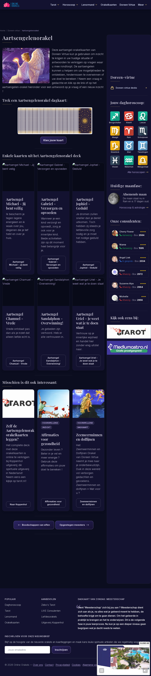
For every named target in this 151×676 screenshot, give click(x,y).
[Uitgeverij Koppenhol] (129, 332)
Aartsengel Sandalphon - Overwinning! (53, 360)
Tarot (7, 610)
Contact (49, 664)
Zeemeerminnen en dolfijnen (88, 503)
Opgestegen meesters (72, 524)
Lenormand (11, 616)
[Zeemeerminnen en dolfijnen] (88, 404)
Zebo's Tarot (48, 604)
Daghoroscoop (13, 604)
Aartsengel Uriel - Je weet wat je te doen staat (88, 360)
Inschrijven (61, 649)
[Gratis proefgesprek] (129, 348)
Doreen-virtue (14, 30)
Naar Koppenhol (18, 504)
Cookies (76, 664)
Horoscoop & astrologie (132, 207)
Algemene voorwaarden (95, 664)
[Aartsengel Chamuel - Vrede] (18, 292)
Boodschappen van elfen (36, 524)
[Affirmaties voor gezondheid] (53, 404)
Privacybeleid (63, 664)
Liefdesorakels (49, 616)
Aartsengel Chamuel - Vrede (18, 362)
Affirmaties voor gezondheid (53, 503)
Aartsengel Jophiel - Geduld (88, 266)
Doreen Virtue (127, 4)
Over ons (38, 664)
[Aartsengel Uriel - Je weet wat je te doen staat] (88, 292)
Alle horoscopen (136, 172)
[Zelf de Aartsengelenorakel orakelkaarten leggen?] (18, 404)
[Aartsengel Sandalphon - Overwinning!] (53, 292)
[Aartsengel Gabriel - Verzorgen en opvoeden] (53, 177)
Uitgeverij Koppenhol (52, 622)
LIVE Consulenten (50, 610)
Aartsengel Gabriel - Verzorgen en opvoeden (53, 263)
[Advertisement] (75, 21)
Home (2, 30)
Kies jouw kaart (53, 140)
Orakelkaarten (109, 4)
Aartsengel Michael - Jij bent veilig (18, 265)
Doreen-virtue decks (126, 88)
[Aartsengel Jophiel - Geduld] (88, 177)
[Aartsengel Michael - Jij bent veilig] (18, 177)
